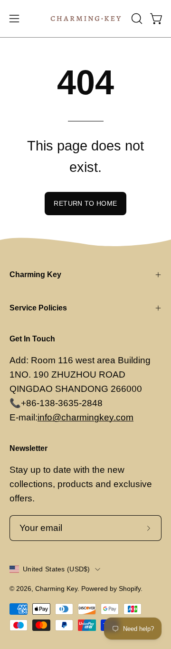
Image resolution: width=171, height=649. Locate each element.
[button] (135, 18)
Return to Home (85, 203)
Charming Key (35, 274)
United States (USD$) (56, 569)
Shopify (130, 588)
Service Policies (38, 308)
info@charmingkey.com (85, 417)
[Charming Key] (85, 18)
